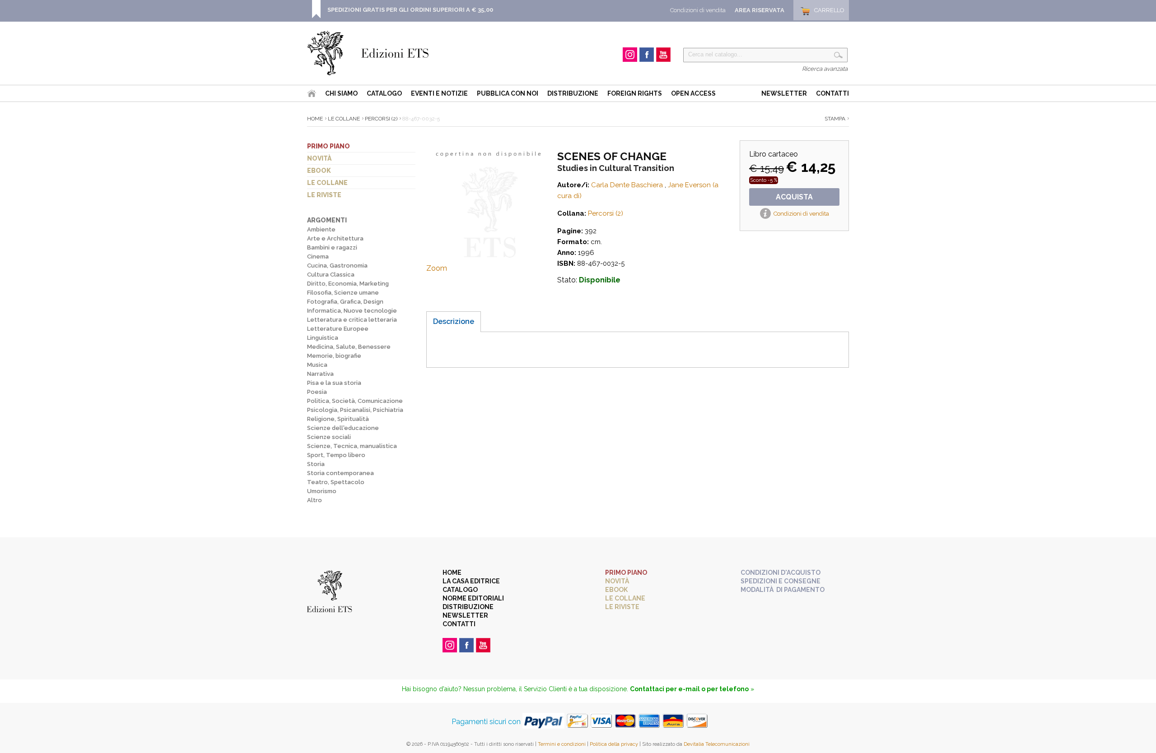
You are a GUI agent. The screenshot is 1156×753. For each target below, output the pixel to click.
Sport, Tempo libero (336, 455)
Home (315, 118)
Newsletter (784, 93)
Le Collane (344, 118)
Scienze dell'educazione (343, 428)
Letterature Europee (337, 328)
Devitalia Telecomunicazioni (717, 744)
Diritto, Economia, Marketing (348, 283)
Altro (314, 500)
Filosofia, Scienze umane (343, 292)
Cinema (318, 256)
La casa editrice (471, 581)
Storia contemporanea (340, 473)
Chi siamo (341, 93)
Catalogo (384, 93)
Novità (319, 158)
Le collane (327, 182)
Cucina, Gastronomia (337, 265)
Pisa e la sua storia (334, 382)
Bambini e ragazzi (332, 247)
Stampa (835, 118)
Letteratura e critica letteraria (352, 319)
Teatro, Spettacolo (335, 482)
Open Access (693, 93)
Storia (316, 464)
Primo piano (328, 146)
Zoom (436, 268)
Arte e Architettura (335, 238)
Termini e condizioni (562, 744)
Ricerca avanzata (825, 68)
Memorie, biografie (334, 355)
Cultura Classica (330, 274)
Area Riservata (759, 10)
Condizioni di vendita (698, 10)
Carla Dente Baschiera (627, 185)
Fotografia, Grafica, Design (345, 301)
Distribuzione (572, 93)
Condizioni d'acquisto (780, 572)
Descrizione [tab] (453, 321)
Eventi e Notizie (439, 93)
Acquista (794, 197)
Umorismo (321, 491)
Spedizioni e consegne (780, 581)
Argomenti (327, 220)
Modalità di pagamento (783, 589)
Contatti (832, 93)
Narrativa (320, 373)
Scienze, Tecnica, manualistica (352, 446)
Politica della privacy (614, 744)
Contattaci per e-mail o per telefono (689, 689)
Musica (317, 364)
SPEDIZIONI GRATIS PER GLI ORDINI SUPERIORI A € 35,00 (410, 9)
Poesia (317, 391)
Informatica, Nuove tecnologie (352, 310)
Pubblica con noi (507, 93)
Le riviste (324, 195)
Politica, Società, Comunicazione (355, 400)
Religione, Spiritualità (338, 419)
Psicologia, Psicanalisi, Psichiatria (355, 410)
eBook (319, 170)
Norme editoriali (473, 598)
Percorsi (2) (381, 118)
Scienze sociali (329, 437)
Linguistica (322, 337)
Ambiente (321, 229)
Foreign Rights (634, 93)
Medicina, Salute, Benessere (349, 346)
